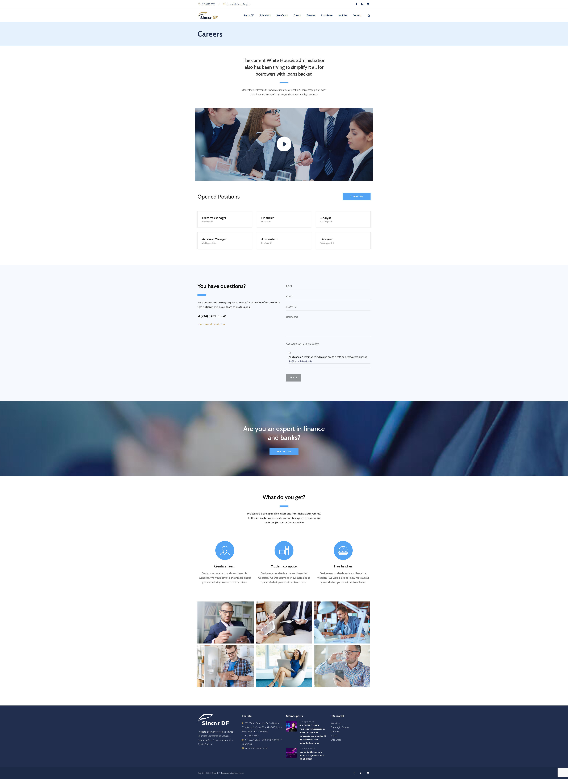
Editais (334, 735)
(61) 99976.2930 (252, 739)
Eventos (310, 15)
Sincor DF (248, 15)
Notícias (342, 15)
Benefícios (282, 15)
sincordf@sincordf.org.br (238, 4)
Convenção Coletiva (340, 727)
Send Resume (284, 451)
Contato (357, 15)
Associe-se (327, 15)
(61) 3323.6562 (208, 4)
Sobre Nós (265, 15)
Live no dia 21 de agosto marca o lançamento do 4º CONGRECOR (312, 755)
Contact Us (356, 196)
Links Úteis (336, 739)
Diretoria (335, 731)
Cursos (297, 15)
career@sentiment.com (211, 324)
